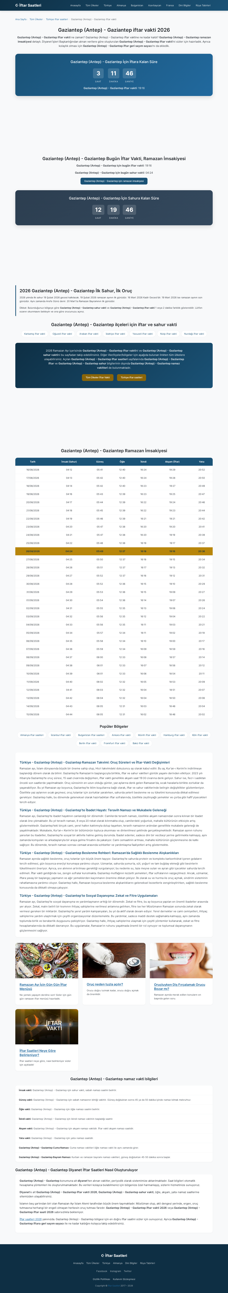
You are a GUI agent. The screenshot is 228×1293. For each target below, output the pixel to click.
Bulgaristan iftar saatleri (91, 735)
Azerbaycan (154, 5)
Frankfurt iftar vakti (114, 743)
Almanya (121, 5)
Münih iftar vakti (147, 735)
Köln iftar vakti (200, 735)
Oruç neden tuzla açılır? (105, 984)
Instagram (115, 1271)
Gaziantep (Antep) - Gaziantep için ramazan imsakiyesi (114, 181)
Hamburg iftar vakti (174, 735)
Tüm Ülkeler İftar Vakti (98, 377)
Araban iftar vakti (88, 333)
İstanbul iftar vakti (61, 735)
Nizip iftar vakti (168, 333)
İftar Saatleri (114, 1285)
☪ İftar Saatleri (28, 5)
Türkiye (108, 5)
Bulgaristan (137, 5)
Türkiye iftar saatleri (131, 377)
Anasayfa (75, 5)
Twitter (128, 1271)
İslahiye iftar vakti (115, 333)
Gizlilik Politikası (101, 1279)
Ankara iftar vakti (121, 735)
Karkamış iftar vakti (34, 333)
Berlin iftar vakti (87, 743)
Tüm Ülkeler (92, 5)
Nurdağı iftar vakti (194, 333)
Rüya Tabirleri (203, 5)
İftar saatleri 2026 (31, 1219)
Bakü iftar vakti (141, 743)
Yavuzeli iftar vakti (143, 333)
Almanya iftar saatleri (31, 735)
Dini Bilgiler (185, 5)
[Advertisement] (114, 127)
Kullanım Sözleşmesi (124, 1279)
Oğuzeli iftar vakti (62, 333)
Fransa (170, 5)
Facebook (101, 1271)
